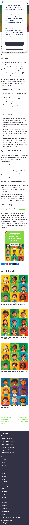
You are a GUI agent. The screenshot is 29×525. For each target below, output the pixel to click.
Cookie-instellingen (14, 39)
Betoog (4, 489)
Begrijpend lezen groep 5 (9, 444)
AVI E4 (4, 462)
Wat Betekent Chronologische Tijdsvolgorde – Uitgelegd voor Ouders (13, 303)
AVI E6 (4, 473)
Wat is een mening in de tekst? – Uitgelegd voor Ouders (14, 338)
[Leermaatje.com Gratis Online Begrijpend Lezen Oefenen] (2, 2)
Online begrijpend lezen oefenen (10, 517)
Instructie (4, 503)
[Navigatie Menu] (26, 2)
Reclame (4, 508)
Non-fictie (5, 505)
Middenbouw (5, 433)
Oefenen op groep (6, 439)
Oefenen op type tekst (7, 486)
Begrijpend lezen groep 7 (9, 450)
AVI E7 (4, 479)
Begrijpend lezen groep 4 (9, 441)
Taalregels (4, 523)
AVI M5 (4, 465)
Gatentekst (5, 511)
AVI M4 (4, 459)
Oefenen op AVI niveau (7, 457)
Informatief (5, 500)
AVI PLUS (4, 482)
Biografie (4, 492)
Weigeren (14, 47)
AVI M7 (4, 476)
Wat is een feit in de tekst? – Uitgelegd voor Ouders (14, 372)
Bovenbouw (4, 436)
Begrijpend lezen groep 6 (9, 447)
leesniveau (9, 187)
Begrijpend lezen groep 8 (9, 453)
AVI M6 (4, 471)
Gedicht (4, 497)
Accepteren (14, 43)
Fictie (3, 494)
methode (22, 209)
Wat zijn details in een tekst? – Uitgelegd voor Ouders (13, 406)
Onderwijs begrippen (7, 520)
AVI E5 (4, 468)
